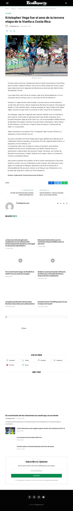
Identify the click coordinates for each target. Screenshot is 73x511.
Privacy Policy (48, 480)
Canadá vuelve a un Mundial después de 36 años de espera (35, 446)
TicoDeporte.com (14, 26)
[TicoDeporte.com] (36, 3)
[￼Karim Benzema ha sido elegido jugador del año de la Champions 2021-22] (10, 430)
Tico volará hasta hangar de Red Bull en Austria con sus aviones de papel (19, 273)
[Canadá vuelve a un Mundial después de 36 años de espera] (10, 448)
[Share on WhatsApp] (14, 31)
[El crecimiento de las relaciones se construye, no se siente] (36, 394)
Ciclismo (8, 13)
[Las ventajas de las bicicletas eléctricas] (10, 439)
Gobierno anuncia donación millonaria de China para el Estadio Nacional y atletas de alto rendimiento (52, 274)
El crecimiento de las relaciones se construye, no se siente (31, 415)
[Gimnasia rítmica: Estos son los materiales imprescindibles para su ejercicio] (53, 229)
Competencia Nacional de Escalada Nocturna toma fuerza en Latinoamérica (20, 303)
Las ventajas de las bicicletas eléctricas (29, 437)
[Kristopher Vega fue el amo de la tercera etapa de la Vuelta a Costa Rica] (36, 55)
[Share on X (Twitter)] (10, 31)
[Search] (66, 3)
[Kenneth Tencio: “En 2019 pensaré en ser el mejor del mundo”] (53, 291)
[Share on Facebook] (7, 31)
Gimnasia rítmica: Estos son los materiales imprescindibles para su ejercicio (51, 242)
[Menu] (7, 3)
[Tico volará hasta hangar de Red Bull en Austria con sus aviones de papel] (20, 261)
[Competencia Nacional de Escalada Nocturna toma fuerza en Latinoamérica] (20, 291)
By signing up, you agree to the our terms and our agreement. (37, 480)
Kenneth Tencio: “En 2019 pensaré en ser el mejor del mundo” (52, 303)
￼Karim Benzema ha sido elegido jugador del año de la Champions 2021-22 (41, 428)
